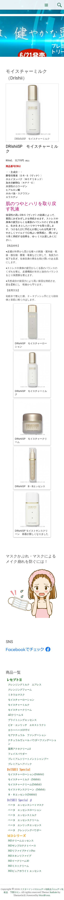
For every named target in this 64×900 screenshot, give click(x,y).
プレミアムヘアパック (20, 763)
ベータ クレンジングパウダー (24, 830)
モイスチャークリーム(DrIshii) (25, 784)
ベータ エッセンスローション (24, 809)
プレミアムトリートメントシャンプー (28, 758)
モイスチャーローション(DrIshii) (26, 774)
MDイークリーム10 (18, 860)
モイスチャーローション (21, 699)
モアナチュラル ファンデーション (27, 735)
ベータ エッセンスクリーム (23, 820)
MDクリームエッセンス (21, 840)
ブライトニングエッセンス (22, 719)
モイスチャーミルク (18, 704)
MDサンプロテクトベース (22, 845)
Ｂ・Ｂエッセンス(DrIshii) (22, 794)
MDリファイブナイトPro (21, 850)
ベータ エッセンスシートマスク (26, 804)
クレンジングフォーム (20, 689)
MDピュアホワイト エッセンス (24, 870)
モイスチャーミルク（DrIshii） (25, 779)
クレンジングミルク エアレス (24, 684)
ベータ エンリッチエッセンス (24, 825)
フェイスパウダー (17, 753)
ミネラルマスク (16, 694)
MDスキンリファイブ (19, 855)
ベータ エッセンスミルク (22, 815)
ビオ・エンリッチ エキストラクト (27, 724)
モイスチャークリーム (20, 709)
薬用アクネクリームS (19, 748)
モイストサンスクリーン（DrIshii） (27, 789)
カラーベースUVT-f (18, 730)
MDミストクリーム (18, 865)
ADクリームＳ (15, 714)
